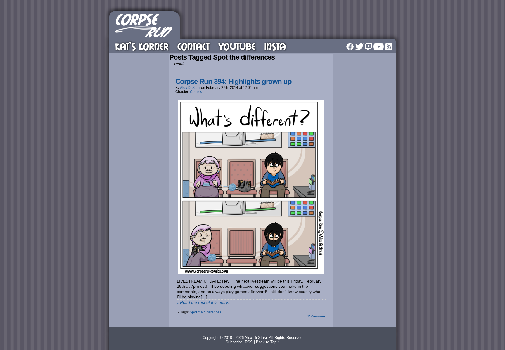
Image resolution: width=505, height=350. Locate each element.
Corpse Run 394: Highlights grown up (233, 81)
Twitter (359, 46)
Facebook (350, 46)
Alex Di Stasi (190, 88)
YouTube (236, 46)
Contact (193, 46)
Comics (196, 92)
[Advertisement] (288, 24)
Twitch (368, 46)
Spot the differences (205, 312)
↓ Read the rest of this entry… (204, 302)
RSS (388, 46)
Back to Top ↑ (268, 342)
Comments (316, 316)
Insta (275, 46)
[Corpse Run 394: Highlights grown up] (251, 273)
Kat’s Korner (142, 46)
